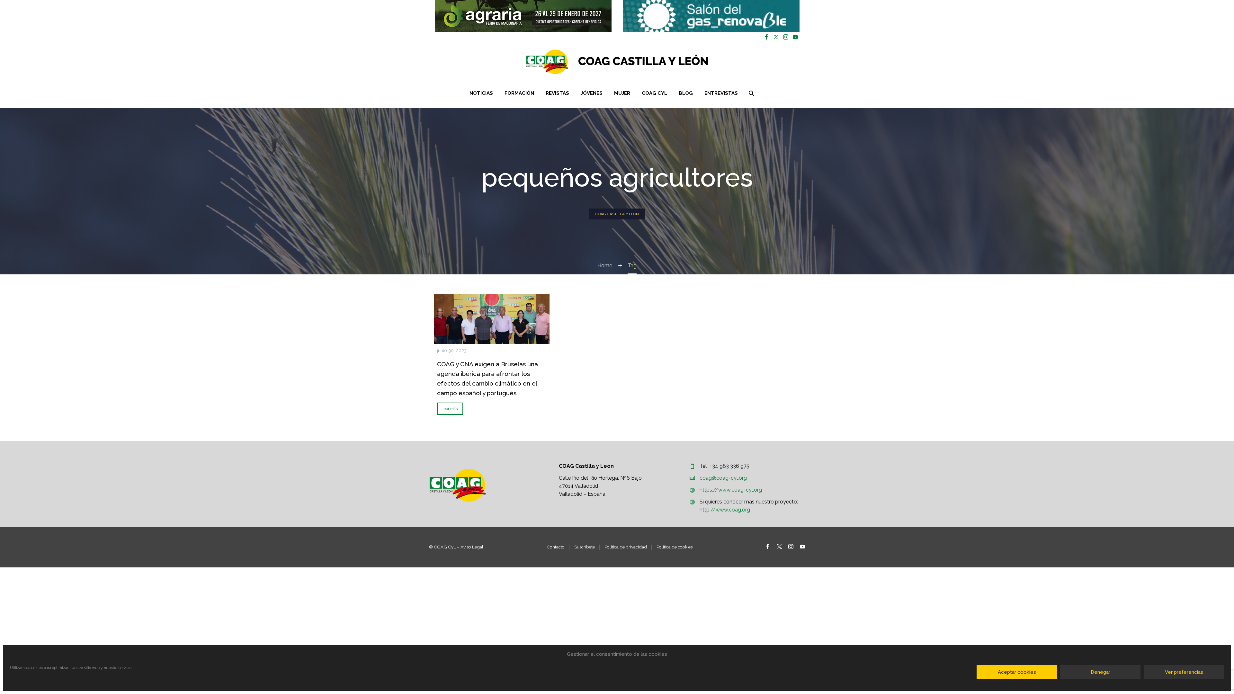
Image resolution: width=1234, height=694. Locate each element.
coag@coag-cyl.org (723, 478)
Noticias (481, 93)
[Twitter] (776, 37)
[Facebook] (766, 37)
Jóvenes (592, 93)
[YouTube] (795, 37)
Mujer (622, 93)
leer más (450, 408)
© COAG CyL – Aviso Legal (456, 546)
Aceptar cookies (1017, 672)
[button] (523, 16)
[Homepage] (655, 62)
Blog (686, 93)
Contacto (556, 546)
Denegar (1100, 672)
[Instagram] (786, 37)
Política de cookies (675, 546)
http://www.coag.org (725, 510)
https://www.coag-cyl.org (731, 490)
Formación (519, 93)
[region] (523, 16)
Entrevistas (721, 93)
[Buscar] (751, 93)
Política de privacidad (625, 546)
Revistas (557, 93)
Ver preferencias (1184, 672)
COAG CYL (654, 93)
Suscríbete (584, 546)
